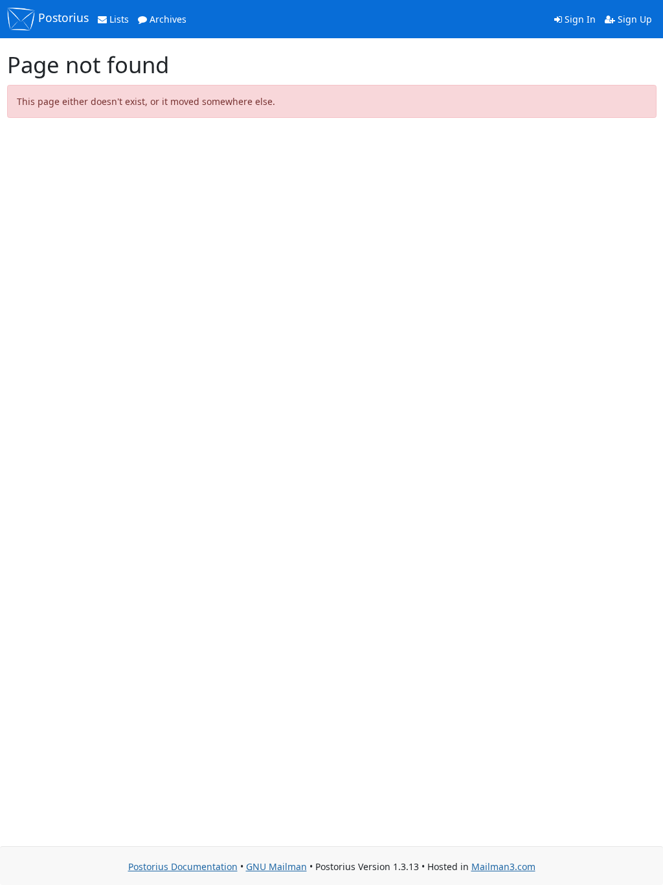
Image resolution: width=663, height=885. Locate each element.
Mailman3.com (503, 866)
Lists (118, 19)
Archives (166, 19)
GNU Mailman (276, 866)
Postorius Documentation (183, 866)
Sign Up (633, 19)
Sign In (579, 19)
